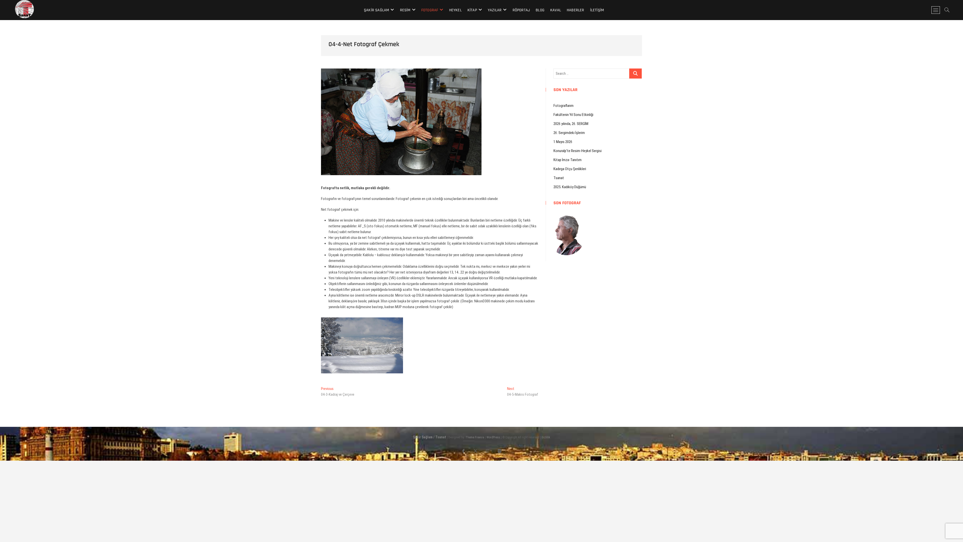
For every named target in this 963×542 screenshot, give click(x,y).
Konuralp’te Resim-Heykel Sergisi (577, 151)
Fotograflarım (563, 105)
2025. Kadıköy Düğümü (569, 187)
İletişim (597, 10)
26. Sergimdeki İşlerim (569, 132)
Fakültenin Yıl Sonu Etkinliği (573, 114)
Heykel (455, 10)
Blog (540, 10)
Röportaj (521, 10)
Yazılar (495, 10)
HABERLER (575, 10)
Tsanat (558, 178)
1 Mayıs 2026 (562, 142)
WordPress (493, 437)
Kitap (472, 10)
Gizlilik (546, 437)
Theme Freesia (474, 437)
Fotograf (429, 10)
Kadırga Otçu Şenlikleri (569, 169)
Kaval (555, 10)
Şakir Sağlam (376, 10)
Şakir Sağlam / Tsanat (429, 437)
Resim (405, 10)
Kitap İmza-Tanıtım (567, 160)
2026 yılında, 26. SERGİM (570, 123)
